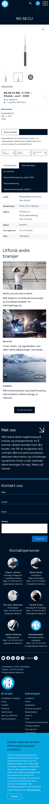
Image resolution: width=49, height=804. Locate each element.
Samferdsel (6, 712)
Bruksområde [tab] (10, 132)
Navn (3, 492)
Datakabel (30, 705)
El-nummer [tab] (9, 171)
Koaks (28, 701)
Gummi (28, 715)
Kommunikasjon (8, 719)
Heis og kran (31, 729)
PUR (27, 719)
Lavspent (29, 698)
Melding (5, 521)
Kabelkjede (30, 732)
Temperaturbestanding (36, 722)
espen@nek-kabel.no (13, 584)
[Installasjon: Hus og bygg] (24, 275)
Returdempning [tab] (11, 183)
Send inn (40, 538)
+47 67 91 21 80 (17, 669)
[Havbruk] (24, 368)
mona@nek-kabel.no (36, 584)
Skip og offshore (9, 715)
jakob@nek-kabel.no (13, 643)
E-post (4, 502)
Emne (4, 512)
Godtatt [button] (14, 796)
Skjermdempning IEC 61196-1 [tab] (17, 189)
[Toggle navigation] (45, 3)
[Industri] (24, 323)
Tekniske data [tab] (28, 165)
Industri (5, 705)
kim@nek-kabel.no (13, 613)
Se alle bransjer (24, 410)
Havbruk (5, 708)
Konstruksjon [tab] (10, 165)
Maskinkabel (31, 712)
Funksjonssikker (32, 725)
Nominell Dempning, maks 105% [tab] (19, 177)
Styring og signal (33, 708)
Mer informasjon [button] (34, 790)
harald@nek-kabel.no (36, 613)
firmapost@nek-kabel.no (36, 646)
